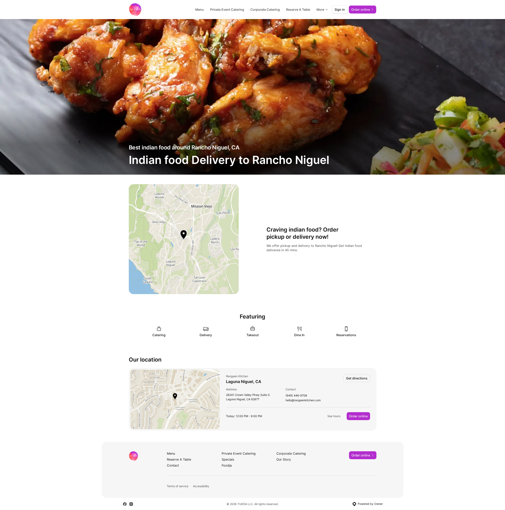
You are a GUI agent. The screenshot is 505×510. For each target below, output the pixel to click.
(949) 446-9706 (296, 395)
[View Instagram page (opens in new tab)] (131, 504)
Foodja (227, 465)
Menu (199, 10)
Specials (228, 459)
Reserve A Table (298, 10)
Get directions (356, 378)
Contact (173, 465)
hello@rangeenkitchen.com (303, 400)
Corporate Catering (265, 10)
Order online (358, 416)
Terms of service (177, 486)
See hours (333, 416)
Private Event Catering (227, 10)
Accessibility (201, 486)
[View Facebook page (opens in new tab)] (124, 504)
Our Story (283, 459)
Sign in (340, 10)
